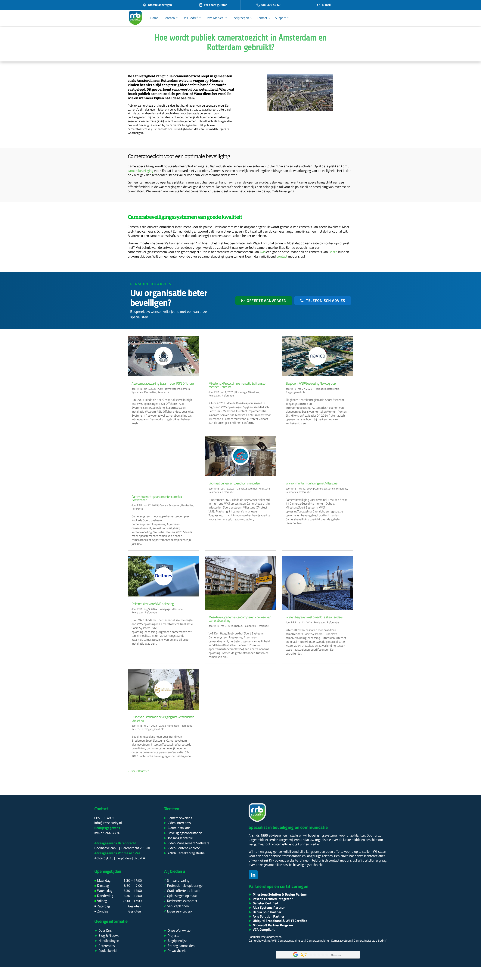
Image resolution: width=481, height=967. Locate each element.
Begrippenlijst (175, 940)
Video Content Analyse (181, 847)
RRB (139, 389)
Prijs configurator (215, 4)
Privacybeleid (175, 950)
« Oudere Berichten (138, 771)
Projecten (172, 935)
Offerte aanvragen (160, 4)
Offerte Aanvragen (267, 300)
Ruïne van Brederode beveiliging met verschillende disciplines (163, 718)
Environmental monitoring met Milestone (311, 483)
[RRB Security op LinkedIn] (253, 878)
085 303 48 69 (271, 4)
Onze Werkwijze (177, 930)
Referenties (104, 945)
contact (282, 256)
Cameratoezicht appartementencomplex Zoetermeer (157, 498)
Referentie (163, 392)
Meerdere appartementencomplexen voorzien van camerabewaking (240, 619)
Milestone (253, 392)
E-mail (326, 4)
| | (291, 940)
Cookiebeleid (105, 950)
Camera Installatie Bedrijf (370, 940)
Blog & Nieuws (106, 935)
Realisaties (150, 392)
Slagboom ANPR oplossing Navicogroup (311, 383)
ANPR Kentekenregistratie (184, 853)
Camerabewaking (180, 817)
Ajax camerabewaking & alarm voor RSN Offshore (163, 383)
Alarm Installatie (179, 827)
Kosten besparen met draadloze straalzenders (314, 617)
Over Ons (103, 930)
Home (154, 17)
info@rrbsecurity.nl (108, 822)
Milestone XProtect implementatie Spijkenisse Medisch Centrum (237, 385)
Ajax (160, 389)
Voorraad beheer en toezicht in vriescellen (234, 483)
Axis (262, 251)
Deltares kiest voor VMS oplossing (153, 603)
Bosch (333, 251)
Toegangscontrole (295, 392)
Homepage (241, 392)
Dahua (238, 626)
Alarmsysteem (172, 389)
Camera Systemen (170, 505)
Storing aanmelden (179, 945)
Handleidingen (106, 940)
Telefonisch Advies (325, 300)
